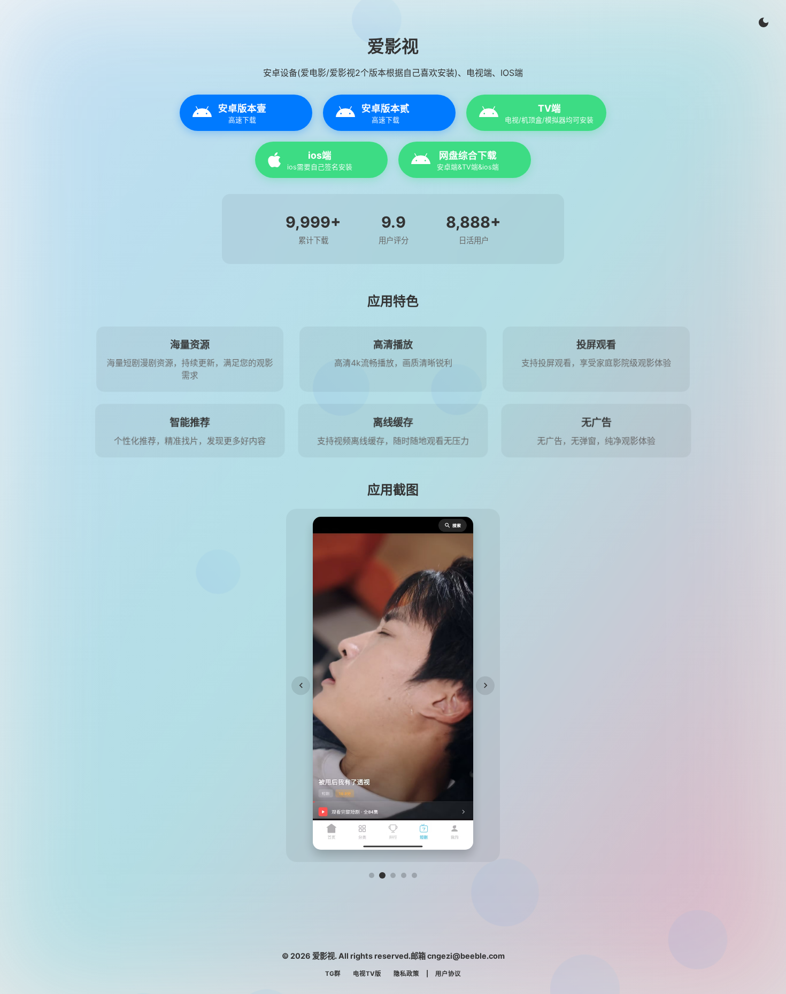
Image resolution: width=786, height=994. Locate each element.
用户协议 (448, 973)
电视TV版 (367, 973)
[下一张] (485, 685)
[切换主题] (763, 22)
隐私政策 (406, 973)
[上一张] (300, 685)
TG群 (333, 973)
